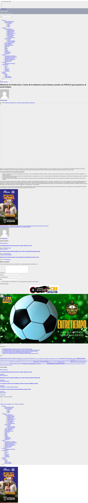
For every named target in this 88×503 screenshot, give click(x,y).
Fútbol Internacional (8, 28)
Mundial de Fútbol (10, 31)
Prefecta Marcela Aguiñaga (16, 363)
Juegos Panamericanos (9, 42)
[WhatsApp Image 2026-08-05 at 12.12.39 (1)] (9, 224)
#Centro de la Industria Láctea (10, 102)
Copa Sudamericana (11, 37)
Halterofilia (7, 53)
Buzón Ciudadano (8, 77)
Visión (6, 75)
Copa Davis (41, 358)
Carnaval (6, 66)
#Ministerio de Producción (30, 102)
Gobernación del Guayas (4, 360)
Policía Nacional (8, 363)
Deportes (4, 27)
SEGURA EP (83, 363)
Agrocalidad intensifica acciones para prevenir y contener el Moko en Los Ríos (16, 245)
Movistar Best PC (53, 361)
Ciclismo (6, 50)
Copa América (10, 36)
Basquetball (7, 46)
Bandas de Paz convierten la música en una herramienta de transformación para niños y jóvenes (19, 257)
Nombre (2, 274)
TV (3, 78)
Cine (6, 67)
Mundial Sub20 (10, 32)
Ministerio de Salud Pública (41, 361)
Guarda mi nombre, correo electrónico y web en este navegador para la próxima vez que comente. (19, 281)
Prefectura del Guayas (44, 363)
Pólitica (3, 54)
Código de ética (8, 76)
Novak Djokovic (2, 363)
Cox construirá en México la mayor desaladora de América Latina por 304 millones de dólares (20, 351)
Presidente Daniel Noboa (56, 363)
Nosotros (4, 73)
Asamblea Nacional (27, 358)
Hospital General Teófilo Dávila (30, 360)
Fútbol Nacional (8, 38)
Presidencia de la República (10, 55)
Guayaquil (9, 23)
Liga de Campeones (53, 360)
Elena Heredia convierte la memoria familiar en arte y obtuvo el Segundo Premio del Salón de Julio (20, 251)
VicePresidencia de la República (11, 56)
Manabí (8, 25)
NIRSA (86, 361)
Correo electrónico (4, 277)
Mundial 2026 (61, 361)
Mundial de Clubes (10, 30)
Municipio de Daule (8, 60)
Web (1, 279)
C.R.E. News (4, 11)
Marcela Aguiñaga (79, 360)
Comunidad (4, 62)
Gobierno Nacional (21, 360)
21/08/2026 (2, 374)
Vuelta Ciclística (8, 52)
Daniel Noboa (57, 358)
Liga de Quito (59, 360)
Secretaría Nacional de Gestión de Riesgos (75, 363)
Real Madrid (67, 363)
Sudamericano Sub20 (11, 33)
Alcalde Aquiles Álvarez (5, 358)
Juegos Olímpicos (8, 44)
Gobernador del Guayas (13, 360)
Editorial (4, 72)
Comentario (2, 272)
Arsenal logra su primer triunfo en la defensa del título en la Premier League (16, 352)
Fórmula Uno (7, 51)
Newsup (16, 404)
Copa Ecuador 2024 (11, 41)
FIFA (76, 358)
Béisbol (6, 48)
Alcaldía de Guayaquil (16, 358)
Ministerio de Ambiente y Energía (5, 361)
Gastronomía (7, 70)
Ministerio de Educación (15, 361)
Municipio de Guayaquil (9, 58)
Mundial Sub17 (10, 34)
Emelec (73, 358)
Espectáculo (7, 68)
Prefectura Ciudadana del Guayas (32, 363)
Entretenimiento (5, 64)
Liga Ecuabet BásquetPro (66, 360)
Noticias (4, 20)
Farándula (7, 69)
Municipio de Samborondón (10, 59)
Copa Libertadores (10, 35)
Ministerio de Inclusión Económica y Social (27, 361)
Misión (6, 74)
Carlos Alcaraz (37, 358)
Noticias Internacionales (9, 21)
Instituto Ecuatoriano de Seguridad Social (42, 360)
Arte (5, 65)
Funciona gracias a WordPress (6, 404)
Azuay (8, 26)
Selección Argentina (3, 364)
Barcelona (33, 358)
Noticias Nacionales (8, 22)
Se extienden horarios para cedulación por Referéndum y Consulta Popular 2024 (15, 226)
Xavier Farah (4, 100)
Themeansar (21, 404)
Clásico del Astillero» (11, 40)
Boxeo (6, 49)
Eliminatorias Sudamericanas (65, 358)
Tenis (6, 47)
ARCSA (22, 358)
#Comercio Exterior (20, 102)
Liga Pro (8, 39)
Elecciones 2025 (8, 61)
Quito (8, 24)
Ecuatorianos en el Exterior (10, 63)
